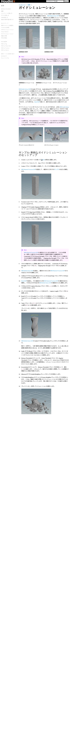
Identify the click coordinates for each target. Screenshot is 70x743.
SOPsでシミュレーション (7, 29)
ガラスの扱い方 (5, 15)
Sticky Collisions (4, 31)
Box (44, 160)
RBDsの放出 (4, 38)
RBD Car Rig (4, 44)
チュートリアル (5, 58)
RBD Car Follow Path (6, 46)
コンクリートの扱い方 (6, 13)
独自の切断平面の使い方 (7, 19)
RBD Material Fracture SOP (28, 169)
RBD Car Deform (5, 50)
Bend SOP (37, 102)
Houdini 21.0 (22, 5)
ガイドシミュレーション (7, 34)
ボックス (56, 169)
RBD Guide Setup (64, 107)
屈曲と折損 (4, 36)
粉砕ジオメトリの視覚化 (7, 25)
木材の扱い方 (4, 17)
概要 (2, 11)
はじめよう (4, 56)
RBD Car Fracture (5, 48)
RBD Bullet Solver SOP (53, 16)
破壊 (29, 5)
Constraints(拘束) (5, 27)
